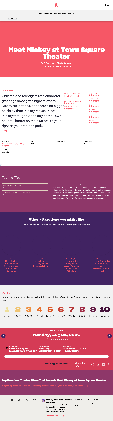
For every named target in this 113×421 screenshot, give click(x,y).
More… (5, 131)
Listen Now (53, 416)
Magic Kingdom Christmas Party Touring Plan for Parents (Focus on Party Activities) (43, 385)
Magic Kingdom (64, 63)
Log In (108, 5)
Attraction (49, 63)
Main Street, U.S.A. (10, 144)
